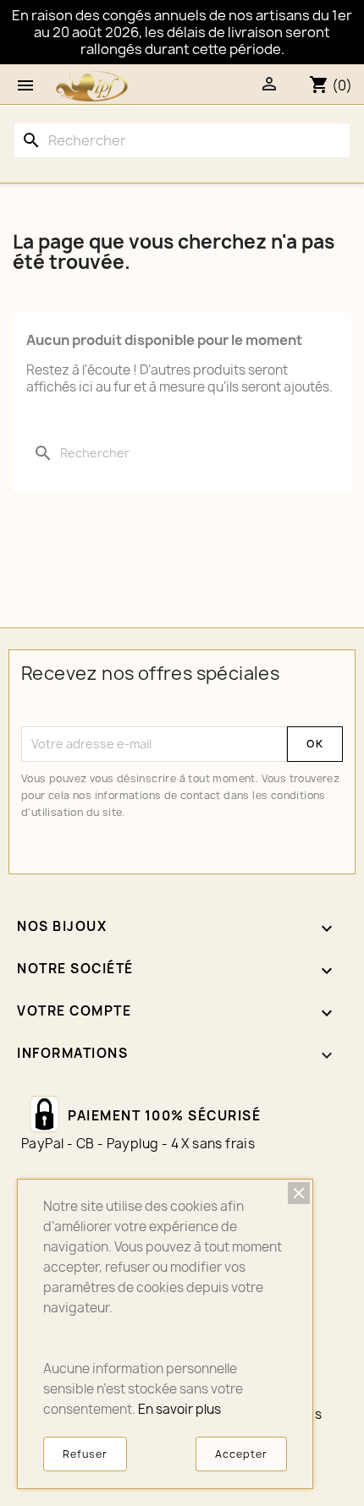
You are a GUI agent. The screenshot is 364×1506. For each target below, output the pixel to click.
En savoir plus (179, 1409)
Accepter (241, 1454)
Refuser (85, 1454)
